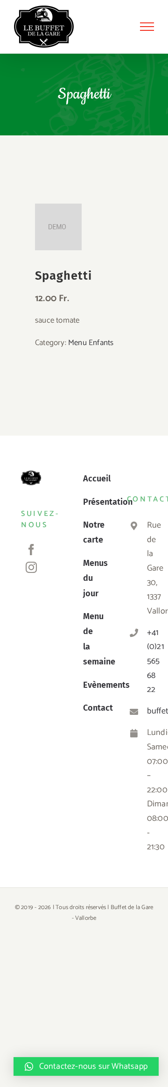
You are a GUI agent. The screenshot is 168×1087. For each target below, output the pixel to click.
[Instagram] (31, 567)
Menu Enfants (90, 342)
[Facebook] (31, 549)
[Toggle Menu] (147, 26)
